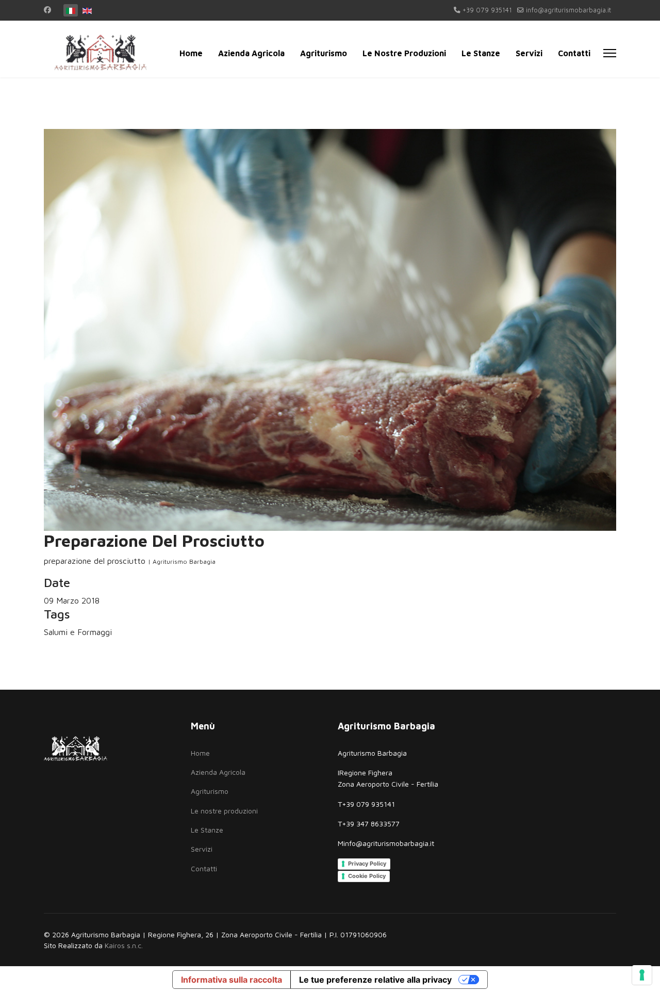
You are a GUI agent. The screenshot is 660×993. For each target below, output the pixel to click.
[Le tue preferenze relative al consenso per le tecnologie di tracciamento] (642, 975)
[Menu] (609, 53)
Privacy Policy (367, 863)
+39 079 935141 (487, 10)
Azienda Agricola (251, 53)
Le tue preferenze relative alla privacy (375, 979)
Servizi (529, 53)
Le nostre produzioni (404, 53)
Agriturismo (323, 53)
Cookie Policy (367, 876)
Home (191, 53)
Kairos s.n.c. (124, 945)
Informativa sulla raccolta (231, 979)
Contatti (574, 53)
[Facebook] (47, 9)
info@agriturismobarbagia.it (568, 10)
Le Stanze (480, 53)
